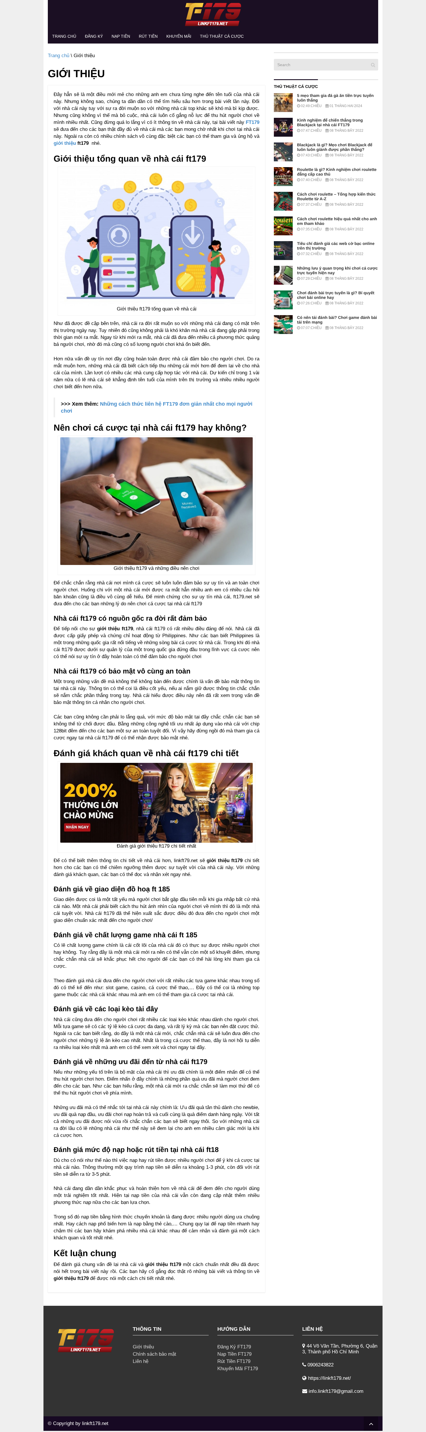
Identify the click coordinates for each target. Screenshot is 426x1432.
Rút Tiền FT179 (233, 1361)
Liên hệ (140, 1361)
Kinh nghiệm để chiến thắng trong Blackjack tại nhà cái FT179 (330, 122)
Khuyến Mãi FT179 (237, 1368)
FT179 (252, 122)
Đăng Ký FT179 (234, 1347)
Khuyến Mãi (178, 36)
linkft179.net (95, 1423)
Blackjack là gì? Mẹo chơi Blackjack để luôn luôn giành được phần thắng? (334, 147)
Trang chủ (64, 36)
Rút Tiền (148, 36)
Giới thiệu (143, 1347)
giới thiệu (65, 143)
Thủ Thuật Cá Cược (222, 36)
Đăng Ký (94, 36)
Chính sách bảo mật (154, 1354)
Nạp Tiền (121, 36)
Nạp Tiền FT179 (234, 1354)
